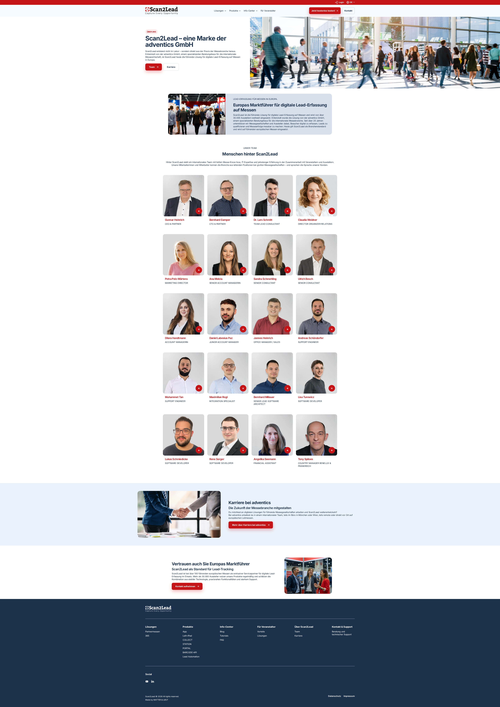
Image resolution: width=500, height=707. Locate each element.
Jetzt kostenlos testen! (323, 10)
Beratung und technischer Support (342, 633)
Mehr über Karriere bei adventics (249, 525)
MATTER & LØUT (161, 700)
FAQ (222, 640)
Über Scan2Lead (304, 627)
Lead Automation (191, 656)
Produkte (188, 627)
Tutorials (224, 635)
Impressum (349, 696)
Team (152, 67)
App (185, 631)
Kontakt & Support (342, 627)
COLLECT (187, 640)
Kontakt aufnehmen (185, 586)
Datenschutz (334, 696)
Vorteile (261, 631)
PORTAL (187, 648)
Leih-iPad (187, 635)
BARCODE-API (190, 652)
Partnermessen (152, 631)
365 (147, 635)
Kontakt (348, 10)
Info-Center (226, 627)
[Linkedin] (152, 681)
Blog (222, 631)
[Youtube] (146, 681)
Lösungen (151, 627)
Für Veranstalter (266, 627)
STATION (187, 644)
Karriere (171, 67)
